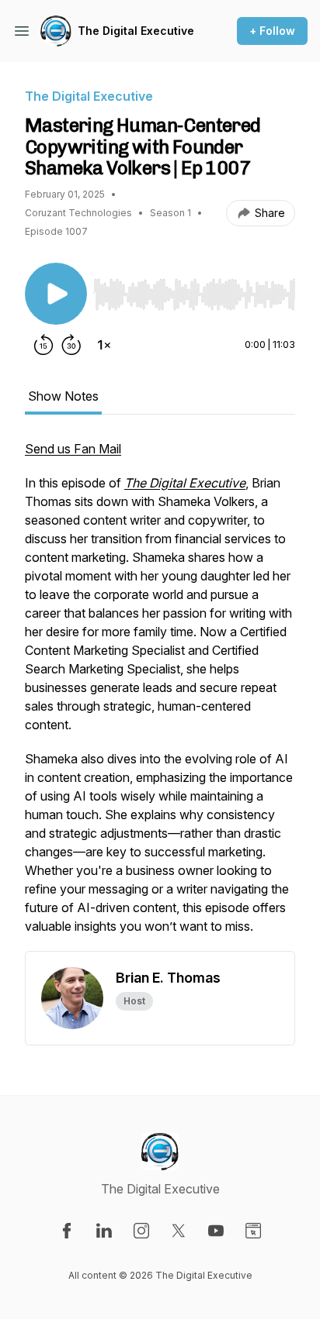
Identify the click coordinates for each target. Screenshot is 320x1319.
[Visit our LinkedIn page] (104, 1230)
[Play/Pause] (56, 294)
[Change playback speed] (104, 345)
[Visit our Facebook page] (67, 1230)
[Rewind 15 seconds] (43, 345)
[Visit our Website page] (253, 1230)
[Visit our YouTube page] (216, 1230)
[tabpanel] (160, 695)
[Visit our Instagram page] (141, 1230)
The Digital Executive (136, 30)
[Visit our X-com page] (178, 1230)
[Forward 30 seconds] (71, 345)
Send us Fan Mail (73, 448)
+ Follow (272, 30)
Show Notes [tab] (63, 396)
